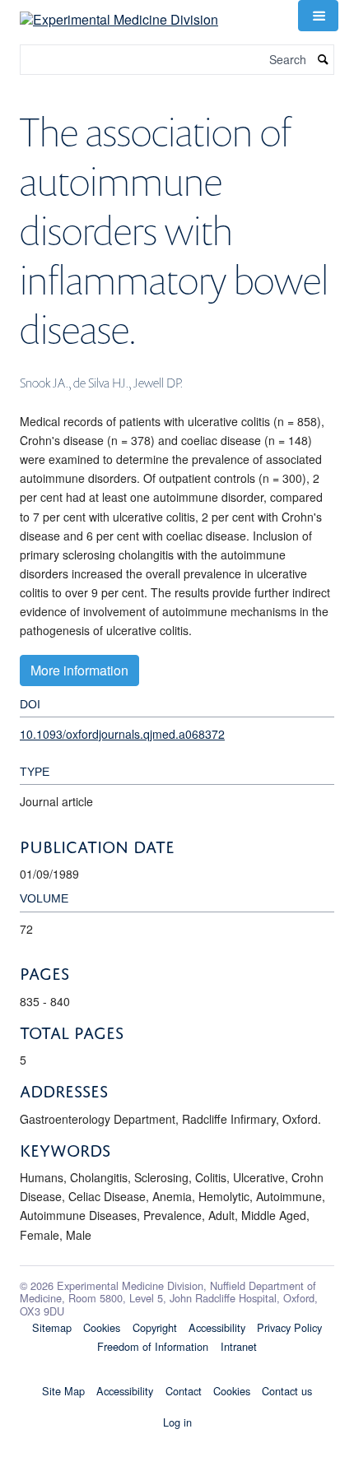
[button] (318, 15)
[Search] (323, 59)
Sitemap (52, 1327)
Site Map (63, 1391)
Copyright (155, 1327)
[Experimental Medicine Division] (119, 13)
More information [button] (79, 670)
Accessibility (217, 1327)
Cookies (101, 1327)
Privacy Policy (289, 1327)
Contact (183, 1391)
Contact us (287, 1391)
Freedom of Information (152, 1346)
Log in (177, 1422)
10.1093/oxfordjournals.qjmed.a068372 (122, 734)
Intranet (239, 1346)
